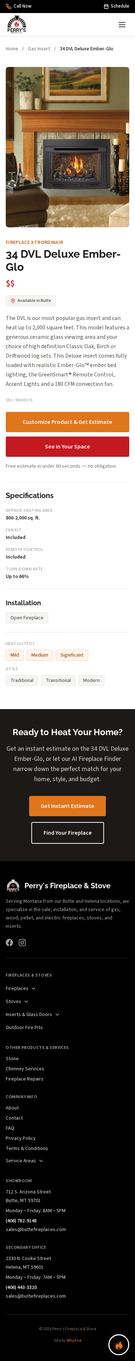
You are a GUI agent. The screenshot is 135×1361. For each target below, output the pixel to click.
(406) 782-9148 (21, 1221)
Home (12, 48)
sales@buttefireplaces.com (36, 1229)
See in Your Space (67, 447)
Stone (12, 1058)
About (12, 1108)
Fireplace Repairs (25, 1079)
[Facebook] (9, 942)
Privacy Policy (21, 1138)
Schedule (120, 6)
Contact (14, 1118)
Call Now (23, 6)
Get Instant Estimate (67, 806)
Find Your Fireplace (68, 833)
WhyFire (74, 1340)
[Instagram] (22, 942)
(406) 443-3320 (21, 1287)
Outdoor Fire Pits (24, 1027)
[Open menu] (122, 24)
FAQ (10, 1128)
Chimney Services (25, 1069)
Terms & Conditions (27, 1148)
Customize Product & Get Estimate (67, 422)
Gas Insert (39, 48)
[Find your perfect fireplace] (118, 1344)
